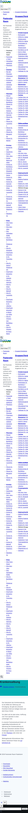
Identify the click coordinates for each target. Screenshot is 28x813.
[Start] (1, 687)
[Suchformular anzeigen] (1, 337)
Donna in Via (22, 190)
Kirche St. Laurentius (9, 192)
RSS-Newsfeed (8, 768)
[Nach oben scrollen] (1, 803)
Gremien (9, 69)
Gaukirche (9, 152)
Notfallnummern (8, 774)
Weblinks (6, 781)
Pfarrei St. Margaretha (9, 134)
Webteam (9, 89)
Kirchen (8, 145)
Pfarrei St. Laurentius (9, 123)
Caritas (20, 95)
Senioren (21, 211)
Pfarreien (9, 93)
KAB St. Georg (22, 82)
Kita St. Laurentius (9, 295)
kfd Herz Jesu (22, 153)
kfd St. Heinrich (23, 164)
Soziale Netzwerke (9, 770)
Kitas (8, 220)
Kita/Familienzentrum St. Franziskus (9, 257)
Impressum (7, 792)
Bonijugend (21, 35)
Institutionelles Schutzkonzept (12, 777)
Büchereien (22, 84)
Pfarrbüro (9, 733)
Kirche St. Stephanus (9, 209)
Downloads (6, 764)
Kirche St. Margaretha (9, 199)
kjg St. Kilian (22, 52)
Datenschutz (8, 794)
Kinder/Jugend (23, 33)
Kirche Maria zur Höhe (9, 160)
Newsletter (6, 766)
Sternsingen (22, 69)
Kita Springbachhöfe (9, 233)
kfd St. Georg (22, 162)
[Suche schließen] (1, 806)
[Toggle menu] (1, 6)
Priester (4, 735)
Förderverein (22, 39)
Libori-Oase (22, 207)
